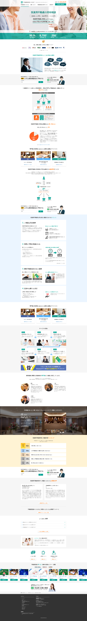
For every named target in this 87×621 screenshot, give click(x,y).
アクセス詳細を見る (25, 425)
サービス (23, 599)
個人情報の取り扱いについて (25, 604)
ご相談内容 (22, 80)
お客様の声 (51, 4)
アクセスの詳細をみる (39, 606)
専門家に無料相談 (60, 4)
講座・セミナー (33, 4)
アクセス (23, 603)
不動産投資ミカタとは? (31, 592)
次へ (40, 211)
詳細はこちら (33, 559)
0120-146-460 (63, 1)
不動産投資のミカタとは (25, 4)
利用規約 (23, 605)
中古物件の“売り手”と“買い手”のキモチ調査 (44, 144)
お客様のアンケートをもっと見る (43, 512)
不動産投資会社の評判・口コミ (43, 4)
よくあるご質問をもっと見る (43, 531)
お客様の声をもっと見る (43, 503)
